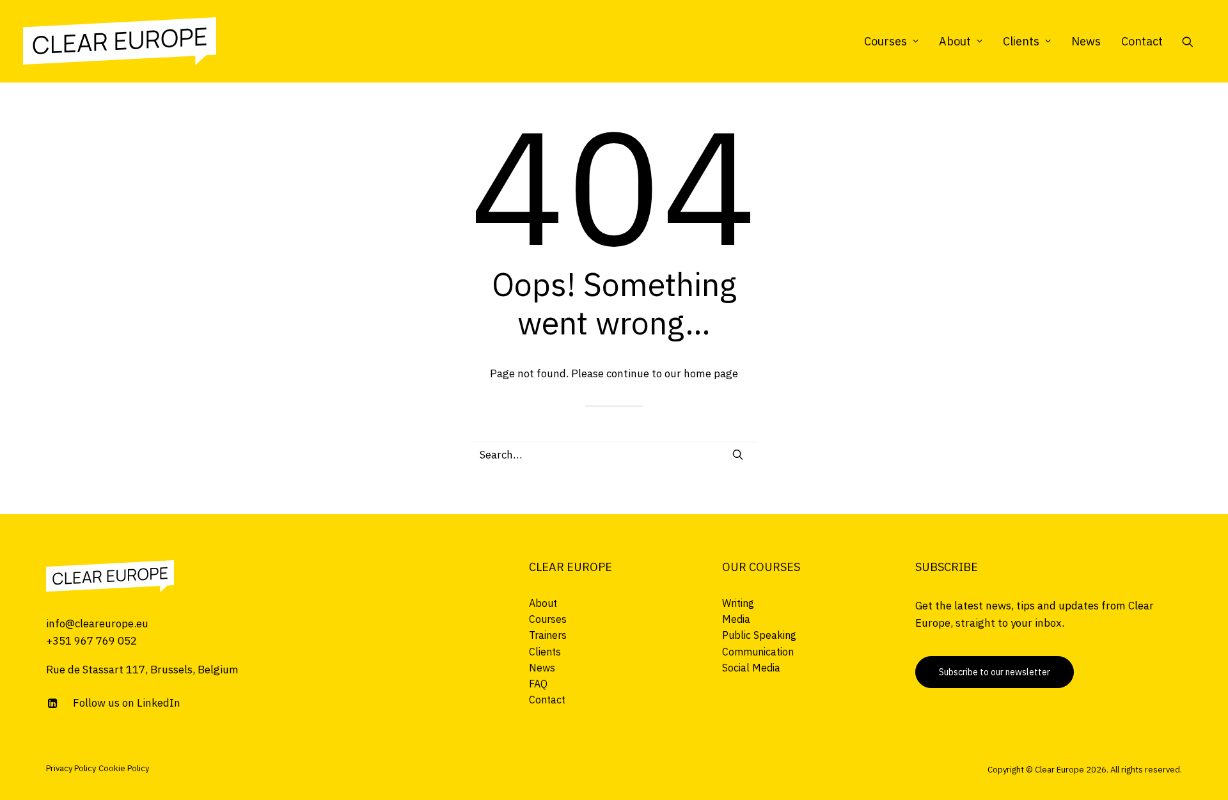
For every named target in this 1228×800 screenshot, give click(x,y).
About (955, 41)
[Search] (614, 454)
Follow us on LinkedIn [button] (126, 703)
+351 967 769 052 (91, 641)
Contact (1142, 41)
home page (711, 373)
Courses (885, 41)
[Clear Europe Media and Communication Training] (110, 576)
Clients (1021, 41)
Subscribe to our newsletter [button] (994, 672)
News (1086, 41)
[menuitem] (891, 41)
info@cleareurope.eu (97, 623)
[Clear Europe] (119, 41)
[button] (1193, 41)
